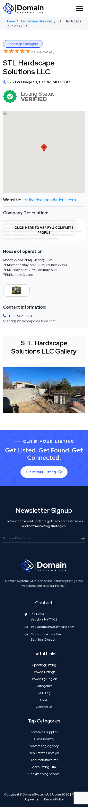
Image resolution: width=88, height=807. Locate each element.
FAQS (44, 700)
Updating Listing (44, 665)
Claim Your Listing (41, 472)
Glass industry (44, 739)
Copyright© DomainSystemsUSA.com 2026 (36, 794)
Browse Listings (44, 672)
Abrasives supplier (44, 732)
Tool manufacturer (44, 760)
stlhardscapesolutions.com (50, 200)
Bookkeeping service (44, 774)
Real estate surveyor (44, 753)
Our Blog (44, 693)
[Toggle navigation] (79, 8)
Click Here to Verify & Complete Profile (44, 230)
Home (10, 21)
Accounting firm (44, 767)
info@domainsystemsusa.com (52, 627)
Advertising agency (44, 746)
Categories (44, 686)
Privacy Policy (54, 799)
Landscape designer (36, 21)
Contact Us (44, 707)
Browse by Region (44, 679)
